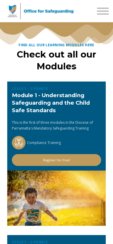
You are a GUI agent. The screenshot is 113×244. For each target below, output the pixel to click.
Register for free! (56, 160)
